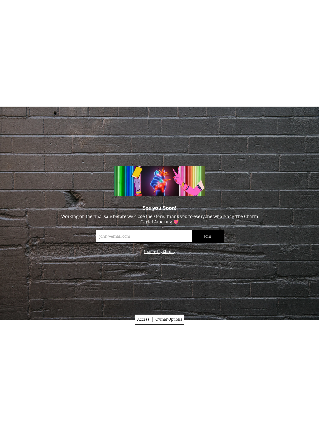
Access (143, 319)
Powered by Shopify (159, 252)
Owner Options (168, 319)
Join (207, 236)
